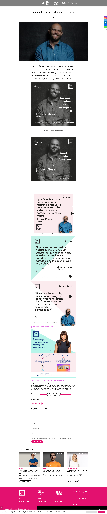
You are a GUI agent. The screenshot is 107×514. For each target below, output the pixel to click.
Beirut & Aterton (43, 393)
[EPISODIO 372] (77, 459)
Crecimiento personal (53, 9)
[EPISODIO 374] (29, 459)
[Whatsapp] (45, 403)
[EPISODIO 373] (53, 459)
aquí (56, 79)
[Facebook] (41, 403)
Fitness (21, 468)
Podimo (54, 389)
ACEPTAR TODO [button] (102, 511)
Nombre (33, 423)
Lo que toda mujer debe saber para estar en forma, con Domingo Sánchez (29, 471)
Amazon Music (60, 389)
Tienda (90, 3)
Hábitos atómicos (64, 66)
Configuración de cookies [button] (91, 511)
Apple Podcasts (42, 389)
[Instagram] (32, 403)
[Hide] (106, 29)
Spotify (50, 389)
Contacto (97, 3)
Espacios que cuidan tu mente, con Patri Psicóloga (77, 470)
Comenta (33, 411)
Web (32, 433)
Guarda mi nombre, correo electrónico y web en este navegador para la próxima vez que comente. (51, 438)
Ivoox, (47, 389)
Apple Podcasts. (64, 385)
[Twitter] (35, 403)
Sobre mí (83, 3)
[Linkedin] (38, 403)
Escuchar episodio (26, 481)
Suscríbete (76, 504)
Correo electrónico (35, 428)
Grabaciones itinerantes (65, 393)
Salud (44, 468)
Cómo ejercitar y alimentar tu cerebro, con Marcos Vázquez (51, 470)
